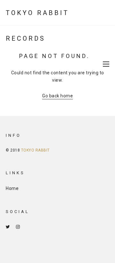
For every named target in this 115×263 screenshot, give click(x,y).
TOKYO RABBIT (35, 150)
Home (12, 188)
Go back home (57, 95)
